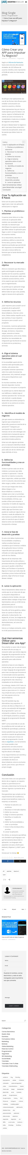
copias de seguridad (16, 1083)
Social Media (6, 1059)
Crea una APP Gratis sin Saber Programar (13, 937)
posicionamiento (7, 1113)
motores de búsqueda (8, 1107)
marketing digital (14, 1104)
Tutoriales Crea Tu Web (10, 1064)
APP (3, 871)
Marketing (5, 1041)
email (12, 1092)
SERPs (4, 1122)
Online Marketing (7, 1046)
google (4, 1095)
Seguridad (5, 1054)
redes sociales (6, 1116)
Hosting (15, 1098)
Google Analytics (7, 1098)
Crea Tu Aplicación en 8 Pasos (13, 145)
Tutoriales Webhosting (10, 1066)
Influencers (5, 1101)
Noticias (4, 1044)
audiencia (5, 1077)
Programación (13, 16)
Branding (17, 1077)
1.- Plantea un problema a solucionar (14, 148)
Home (4, 16)
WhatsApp (10, 1125)
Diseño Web (6, 1034)
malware (21, 1101)
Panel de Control (7, 1049)
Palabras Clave (6, 1110)
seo (20, 1119)
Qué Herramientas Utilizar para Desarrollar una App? (12, 186)
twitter (4, 1125)
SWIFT (4, 874)
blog (12, 1077)
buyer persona (6, 1080)
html (21, 1098)
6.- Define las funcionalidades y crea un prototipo (14, 173)
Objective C (16, 871)
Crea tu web (6, 1089)
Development (20, 1089)
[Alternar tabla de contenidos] (23, 142)
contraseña (5, 1083)
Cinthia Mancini (12, 58)
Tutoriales (5, 1061)
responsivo (15, 1116)
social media (11, 1122)
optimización (19, 1107)
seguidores (5, 1119)
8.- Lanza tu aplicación (13, 182)
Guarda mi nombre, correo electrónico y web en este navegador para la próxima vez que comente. (13, 976)
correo (4, 1086)
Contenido (21, 1080)
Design (13, 1089)
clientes (14, 1080)
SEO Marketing (7, 1056)
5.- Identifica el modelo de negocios (14, 167)
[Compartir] (8, 861)
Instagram (13, 1101)
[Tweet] (20, 861)
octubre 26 (4, 58)
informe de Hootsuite (15, 62)
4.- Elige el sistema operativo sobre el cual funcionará (13, 161)
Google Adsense (13, 1095)
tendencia (19, 1122)
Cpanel (21, 1086)
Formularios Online (8, 1039)
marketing (5, 1104)
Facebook (19, 1092)
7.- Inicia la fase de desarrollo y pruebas (12, 179)
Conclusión (7, 190)
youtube (5, 1128)
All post (14, 909)
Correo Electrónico (8, 1032)
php (14, 1110)
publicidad (16, 1113)
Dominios (5, 1036)
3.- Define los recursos (13, 157)
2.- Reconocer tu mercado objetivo (14, 153)
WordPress (18, 1125)
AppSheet (10, 742)
